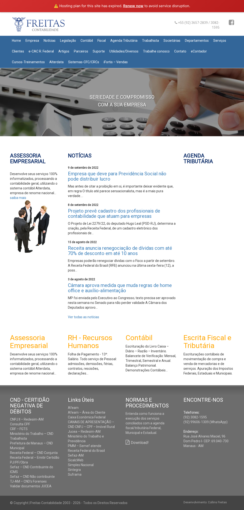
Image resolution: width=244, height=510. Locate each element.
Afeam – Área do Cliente (86, 412)
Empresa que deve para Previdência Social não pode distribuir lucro (117, 176)
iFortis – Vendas (116, 62)
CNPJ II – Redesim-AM (27, 419)
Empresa (32, 40)
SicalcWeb (75, 460)
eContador (199, 51)
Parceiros (81, 51)
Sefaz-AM (76, 455)
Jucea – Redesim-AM (84, 431)
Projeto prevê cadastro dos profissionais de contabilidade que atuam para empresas (114, 213)
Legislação (68, 40)
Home (16, 40)
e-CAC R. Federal (41, 51)
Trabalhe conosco (156, 51)
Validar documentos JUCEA (30, 486)
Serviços (219, 40)
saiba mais (18, 198)
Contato (180, 51)
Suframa (74, 474)
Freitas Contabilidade (45, 26)
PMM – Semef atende (84, 446)
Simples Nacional (81, 465)
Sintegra (74, 470)
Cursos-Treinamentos (28, 62)
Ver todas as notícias (83, 317)
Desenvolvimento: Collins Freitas (205, 502)
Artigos (63, 51)
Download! (140, 442)
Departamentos (197, 40)
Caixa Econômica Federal (87, 417)
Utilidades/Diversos (123, 51)
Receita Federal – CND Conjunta (34, 453)
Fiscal (101, 40)
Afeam (73, 408)
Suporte (99, 51)
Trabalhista (150, 40)
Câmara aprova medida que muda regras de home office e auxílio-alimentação (120, 287)
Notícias (50, 40)
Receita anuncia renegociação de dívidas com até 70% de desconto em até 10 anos (120, 250)
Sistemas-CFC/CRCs (83, 62)
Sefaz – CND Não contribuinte (32, 477)
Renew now (133, 6)
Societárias (171, 40)
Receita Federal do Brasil (86, 451)
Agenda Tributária (123, 40)
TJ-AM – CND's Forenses (28, 481)
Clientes (18, 51)
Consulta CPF (20, 424)
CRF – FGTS (19, 429)
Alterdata (56, 62)
